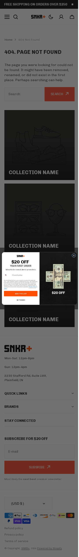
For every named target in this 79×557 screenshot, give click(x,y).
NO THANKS (19, 300)
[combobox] (5, 275)
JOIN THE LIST (19, 294)
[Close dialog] (72, 255)
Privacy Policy (30, 287)
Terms (3, 288)
